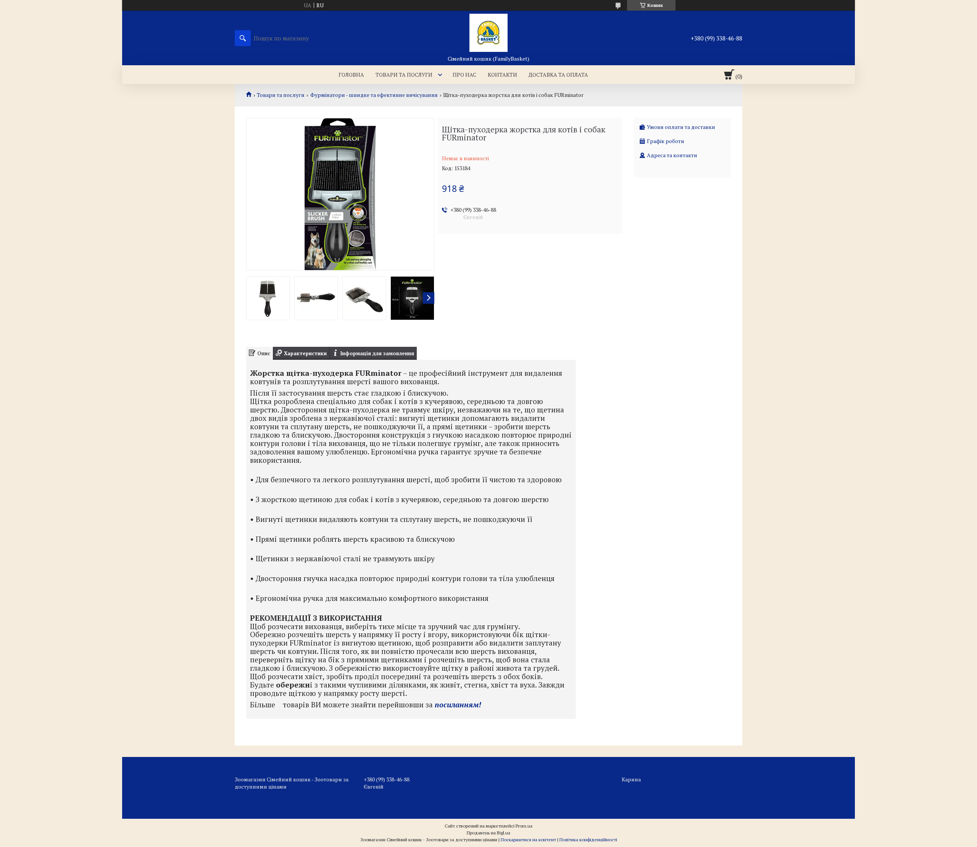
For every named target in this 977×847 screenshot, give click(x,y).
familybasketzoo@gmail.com (399, 798)
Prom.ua (524, 826)
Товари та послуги (404, 74)
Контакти (502, 74)
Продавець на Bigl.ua (488, 833)
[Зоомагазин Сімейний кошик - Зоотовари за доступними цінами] (488, 33)
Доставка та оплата (558, 74)
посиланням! (458, 705)
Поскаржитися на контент (528, 839)
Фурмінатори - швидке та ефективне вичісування (374, 95)
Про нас (464, 74)
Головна (351, 74)
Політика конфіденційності (588, 839)
